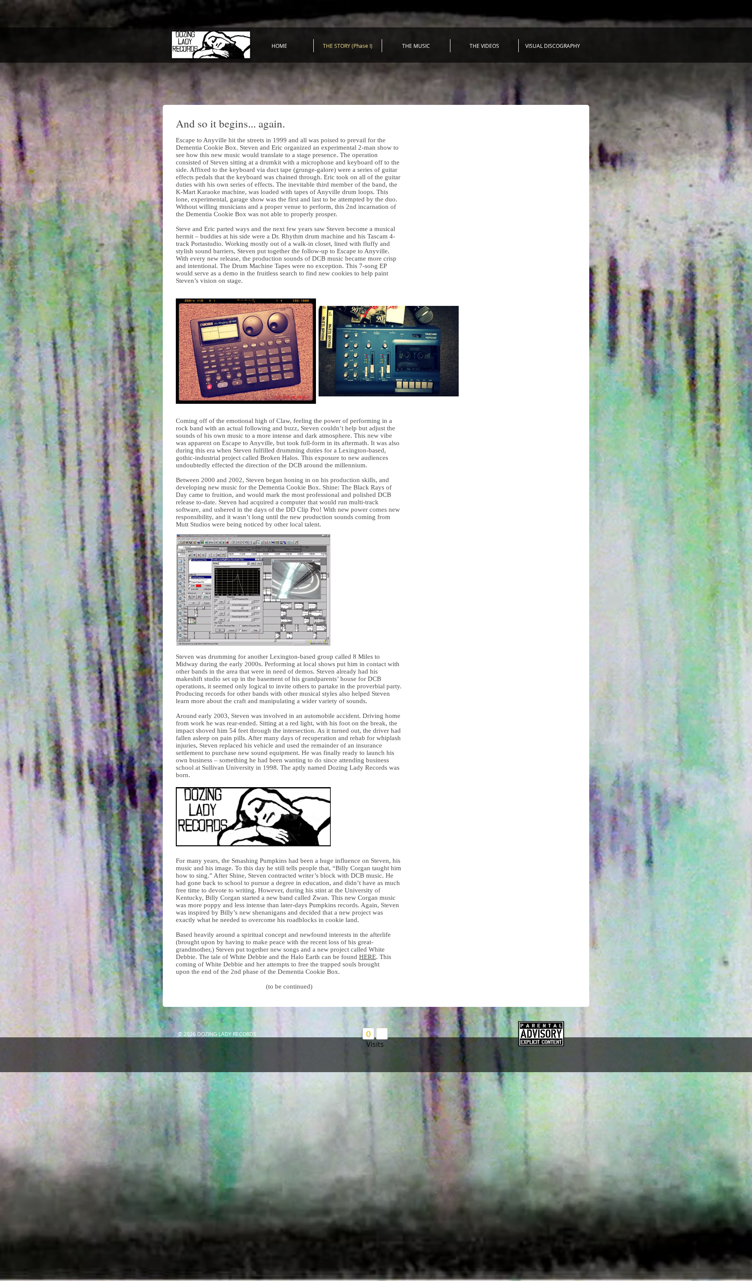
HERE (367, 956)
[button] (246, 351)
